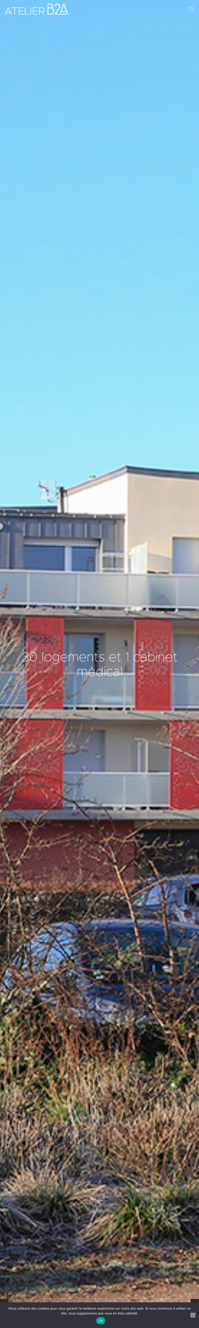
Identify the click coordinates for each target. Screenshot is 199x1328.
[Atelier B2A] (36, 9)
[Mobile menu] (191, 9)
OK (101, 1321)
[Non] (193, 1315)
